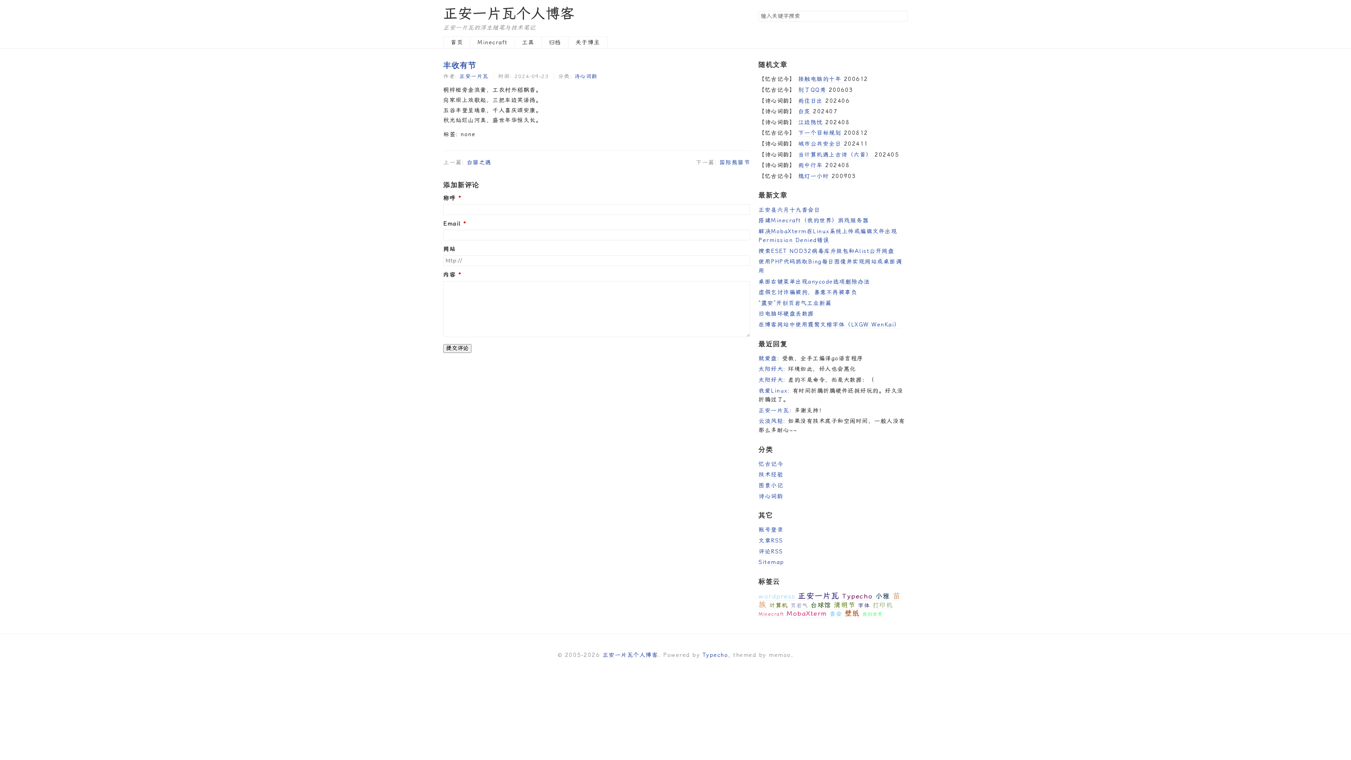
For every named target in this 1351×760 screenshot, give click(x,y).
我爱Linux (773, 390)
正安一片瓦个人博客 (509, 13)
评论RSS (771, 551)
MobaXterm (807, 613)
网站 (449, 249)
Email (452, 224)
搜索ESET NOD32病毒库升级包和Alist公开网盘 (826, 251)
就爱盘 (768, 358)
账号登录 (771, 529)
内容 (449, 275)
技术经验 (771, 474)
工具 (528, 42)
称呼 (449, 198)
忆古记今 (771, 464)
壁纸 (852, 613)
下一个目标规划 (821, 132)
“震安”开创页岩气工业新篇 (795, 303)
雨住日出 (812, 100)
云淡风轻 (771, 421)
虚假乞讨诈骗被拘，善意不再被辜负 (808, 292)
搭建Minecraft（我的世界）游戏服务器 (814, 220)
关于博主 (588, 42)
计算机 (778, 605)
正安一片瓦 (474, 76)
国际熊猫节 (734, 162)
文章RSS (771, 540)
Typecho (857, 596)
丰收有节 (459, 64)
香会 (836, 613)
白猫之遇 (479, 162)
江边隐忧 (812, 122)
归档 (555, 42)
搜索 (902, 16)
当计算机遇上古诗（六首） (836, 154)
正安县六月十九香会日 (789, 210)
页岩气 (799, 605)
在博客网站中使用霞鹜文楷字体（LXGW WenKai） (829, 324)
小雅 (882, 596)
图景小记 (771, 485)
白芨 (805, 111)
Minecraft (492, 42)
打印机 (883, 605)
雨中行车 (812, 165)
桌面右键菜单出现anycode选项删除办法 (814, 281)
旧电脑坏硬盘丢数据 (786, 313)
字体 (864, 605)
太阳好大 (771, 369)
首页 (457, 42)
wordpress (777, 596)
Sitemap (771, 562)
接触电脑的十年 (821, 79)
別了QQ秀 (813, 90)
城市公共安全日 (821, 143)
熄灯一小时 (815, 176)
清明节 (845, 605)
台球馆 (821, 605)
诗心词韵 (586, 76)
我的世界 (872, 614)
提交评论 (457, 348)
